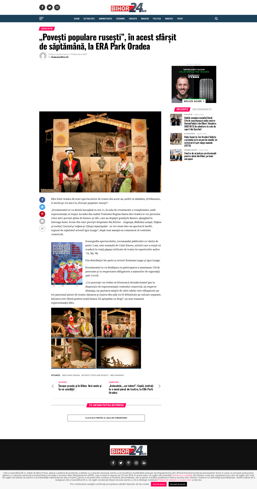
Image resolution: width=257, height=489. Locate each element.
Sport (180, 18)
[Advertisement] (100, 86)
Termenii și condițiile (182, 475)
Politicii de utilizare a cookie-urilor (174, 480)
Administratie (105, 18)
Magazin (145, 18)
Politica (157, 18)
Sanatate (169, 18)
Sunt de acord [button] (159, 484)
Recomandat (117, 375)
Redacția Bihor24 (59, 57)
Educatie (133, 18)
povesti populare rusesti (96, 375)
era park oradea (71, 375)
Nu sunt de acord (177, 484)
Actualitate (89, 18)
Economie (120, 18)
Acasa (76, 18)
